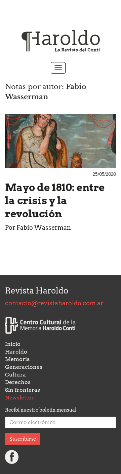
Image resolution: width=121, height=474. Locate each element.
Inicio (13, 344)
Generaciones (23, 367)
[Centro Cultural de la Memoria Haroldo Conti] (40, 325)
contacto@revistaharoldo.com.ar (54, 303)
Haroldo (16, 351)
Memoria (17, 359)
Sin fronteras (22, 390)
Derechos (18, 382)
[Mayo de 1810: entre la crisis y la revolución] (60, 141)
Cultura (15, 374)
